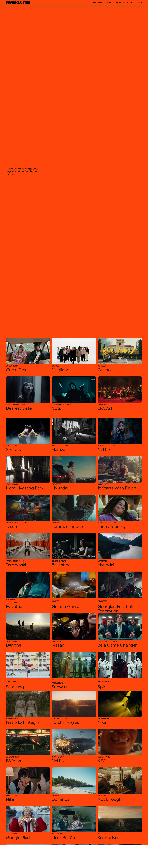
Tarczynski (16, 564)
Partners (97, 2)
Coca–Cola (16, 369)
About (139, 2)
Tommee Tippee (67, 526)
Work (109, 2)
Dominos (60, 799)
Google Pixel (18, 837)
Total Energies (65, 722)
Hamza (58, 449)
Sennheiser (108, 837)
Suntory (14, 449)
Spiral (103, 686)
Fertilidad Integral (23, 722)
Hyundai (60, 488)
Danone (13, 645)
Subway (59, 686)
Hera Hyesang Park (25, 488)
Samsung (15, 686)
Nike (102, 722)
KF (100, 760)
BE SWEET (102, 366)
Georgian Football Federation (115, 608)
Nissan (58, 645)
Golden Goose (66, 606)
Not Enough (110, 799)
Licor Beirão (63, 837)
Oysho (104, 369)
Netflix (104, 449)
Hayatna (14, 606)
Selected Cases (124, 2)
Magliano (60, 369)
